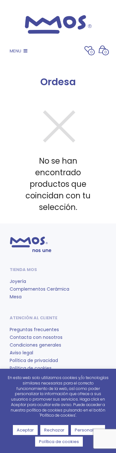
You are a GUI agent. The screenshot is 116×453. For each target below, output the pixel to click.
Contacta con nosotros (36, 337)
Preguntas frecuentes (34, 329)
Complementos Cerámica (39, 289)
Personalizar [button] (88, 430)
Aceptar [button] (25, 430)
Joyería (18, 281)
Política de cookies (31, 368)
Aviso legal (21, 352)
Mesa (16, 297)
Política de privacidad (34, 360)
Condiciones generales (35, 345)
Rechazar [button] (54, 430)
